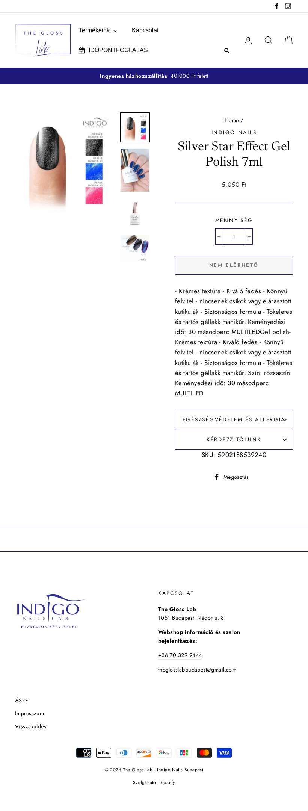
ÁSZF (21, 700)
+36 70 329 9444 (180, 655)
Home (232, 120)
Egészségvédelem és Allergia (234, 419)
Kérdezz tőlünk (234, 439)
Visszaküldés (30, 726)
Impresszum (29, 713)
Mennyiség (234, 220)
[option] (154, 76)
